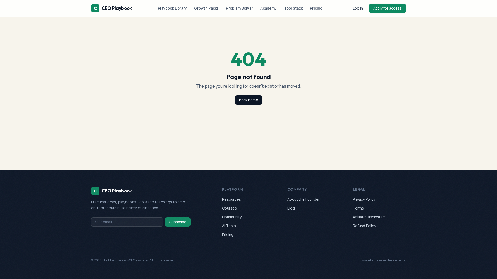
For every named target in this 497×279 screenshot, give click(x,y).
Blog (291, 208)
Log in (358, 8)
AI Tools (229, 225)
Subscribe (177, 221)
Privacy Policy (364, 199)
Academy (268, 8)
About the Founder (303, 199)
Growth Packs (206, 8)
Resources (231, 199)
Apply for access (387, 8)
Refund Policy (364, 225)
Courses (229, 208)
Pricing (316, 8)
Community (232, 216)
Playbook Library (172, 8)
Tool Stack (293, 8)
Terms (358, 208)
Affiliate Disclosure (369, 216)
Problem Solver (239, 8)
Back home (248, 99)
